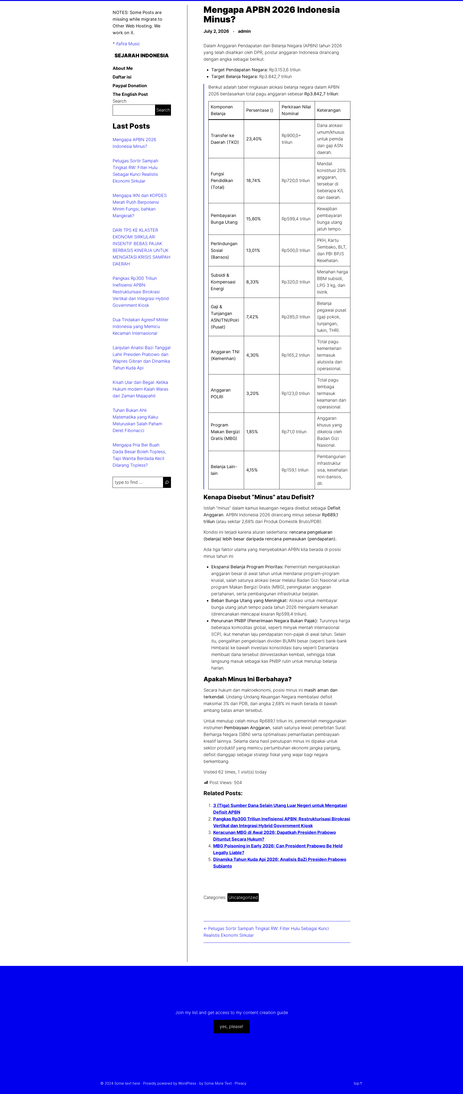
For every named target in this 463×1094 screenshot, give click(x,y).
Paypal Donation (130, 85)
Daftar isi (122, 76)
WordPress (187, 1083)
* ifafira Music (126, 43)
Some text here (127, 1083)
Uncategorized (243, 897)
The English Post (130, 94)
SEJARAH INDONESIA (142, 55)
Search (119, 101)
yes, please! (231, 1026)
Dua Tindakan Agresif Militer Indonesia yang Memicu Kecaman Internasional (140, 326)
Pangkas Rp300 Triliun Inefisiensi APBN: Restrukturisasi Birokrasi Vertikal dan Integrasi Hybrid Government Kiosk (141, 292)
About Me (123, 68)
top (356, 1083)
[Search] (167, 482)
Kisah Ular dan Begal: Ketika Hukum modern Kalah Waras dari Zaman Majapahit (140, 389)
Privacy (240, 1083)
